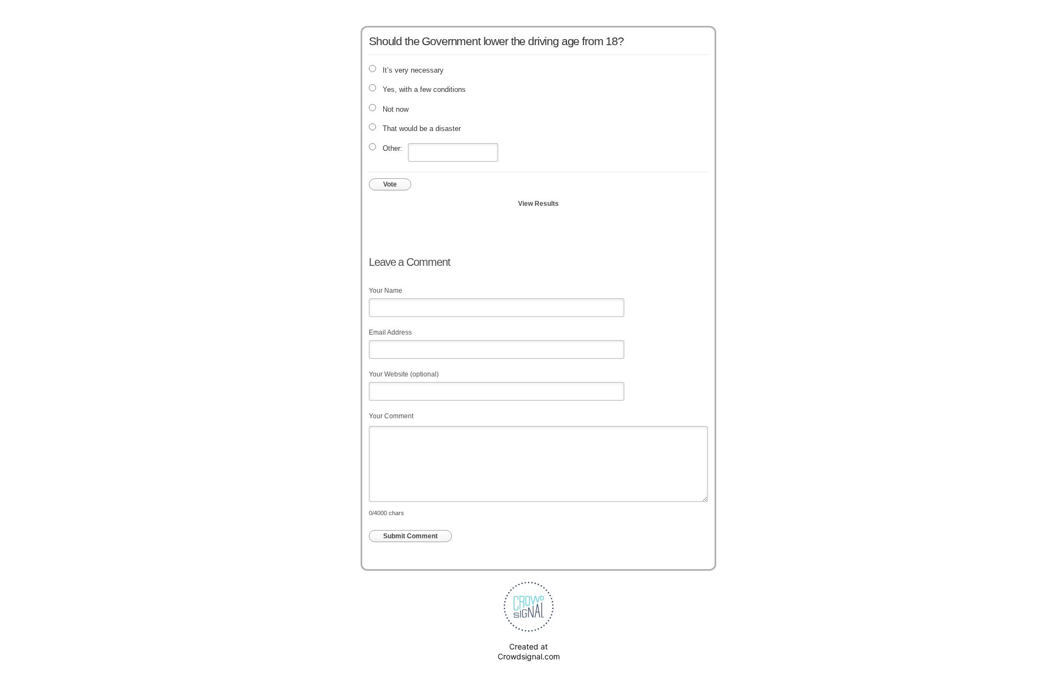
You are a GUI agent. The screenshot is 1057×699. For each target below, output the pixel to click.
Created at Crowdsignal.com (529, 651)
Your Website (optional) (404, 374)
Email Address (390, 332)
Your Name (385, 290)
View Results (538, 203)
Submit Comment (410, 536)
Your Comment (391, 416)
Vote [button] (390, 184)
